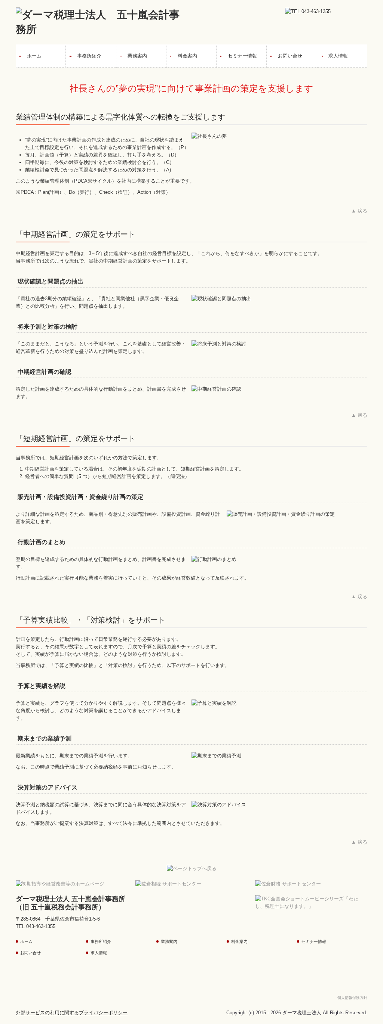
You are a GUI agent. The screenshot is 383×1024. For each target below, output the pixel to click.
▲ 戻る (359, 211)
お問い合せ (290, 56)
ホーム (34, 56)
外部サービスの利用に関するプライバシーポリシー (72, 1012)
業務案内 (137, 56)
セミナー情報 (242, 56)
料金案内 (187, 56)
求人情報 (338, 56)
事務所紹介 (89, 56)
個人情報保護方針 (352, 998)
